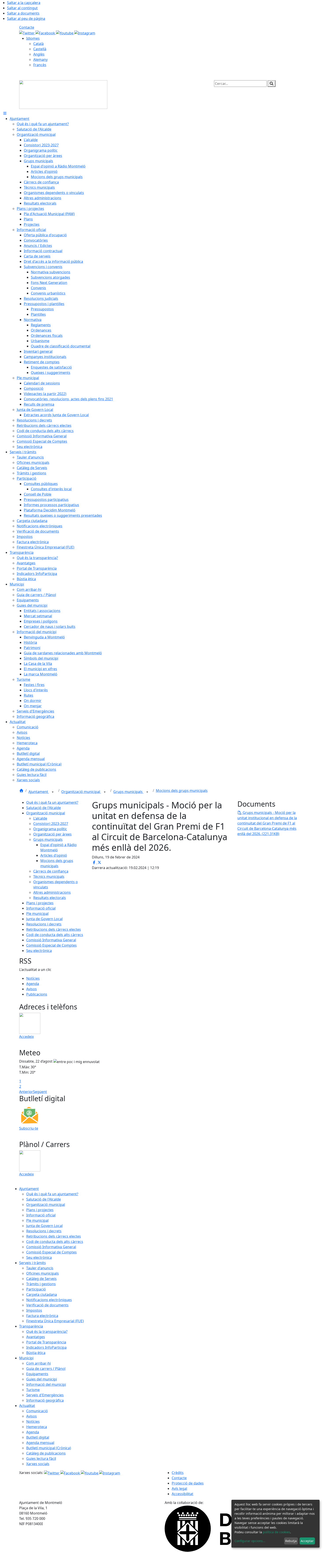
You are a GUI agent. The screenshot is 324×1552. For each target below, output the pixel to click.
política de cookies (276, 1532)
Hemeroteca (36, 1426)
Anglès (39, 54)
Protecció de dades (188, 1483)
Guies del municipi (41, 1379)
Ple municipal (37, 913)
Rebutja (291, 1541)
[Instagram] (84, 32)
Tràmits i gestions (41, 1284)
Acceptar (307, 1541)
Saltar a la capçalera (23, 2)
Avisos (31, 989)
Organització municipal (81, 791)
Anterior (26, 1091)
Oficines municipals (42, 1273)
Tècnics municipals (48, 876)
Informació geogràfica (45, 1400)
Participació (36, 1289)
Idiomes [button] (33, 38)
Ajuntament (38, 791)
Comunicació (37, 1410)
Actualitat (27, 1405)
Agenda (32, 983)
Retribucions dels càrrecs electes (53, 929)
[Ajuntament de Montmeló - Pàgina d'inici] (63, 94)
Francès (39, 64)
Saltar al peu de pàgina (26, 18)
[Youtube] (65, 32)
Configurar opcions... (250, 1541)
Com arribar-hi (38, 1363)
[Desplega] (52, 792)
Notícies (33, 978)
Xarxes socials (37, 1463)
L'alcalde (40, 818)
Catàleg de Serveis (41, 1278)
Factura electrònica (42, 1315)
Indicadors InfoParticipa (46, 1347)
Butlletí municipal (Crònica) (48, 1448)
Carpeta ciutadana (41, 1294)
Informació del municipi (46, 1384)
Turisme (33, 1389)
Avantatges (35, 1336)
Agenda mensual (40, 1442)
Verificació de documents (47, 1305)
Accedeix (26, 1036)
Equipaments (37, 1373)
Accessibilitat (182, 1493)
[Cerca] (272, 83)
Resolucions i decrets (43, 924)
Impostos (34, 1310)
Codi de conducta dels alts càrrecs (54, 934)
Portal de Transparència (46, 1342)
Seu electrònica (39, 950)
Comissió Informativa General (51, 940)
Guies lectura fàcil (41, 1458)
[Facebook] (45, 32)
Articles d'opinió (53, 855)
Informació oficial (41, 908)
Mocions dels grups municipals (182, 790)
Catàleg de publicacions (46, 1453)
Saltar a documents (23, 13)
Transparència (31, 1326)
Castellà (39, 49)
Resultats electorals (49, 897)
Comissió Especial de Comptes (51, 945)
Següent (40, 1091)
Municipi (26, 1358)
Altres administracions (52, 892)
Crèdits (178, 1472)
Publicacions (36, 994)
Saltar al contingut (22, 8)
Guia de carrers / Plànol (45, 1368)
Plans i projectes (40, 903)
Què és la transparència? (46, 1331)
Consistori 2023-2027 (50, 823)
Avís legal (179, 1488)
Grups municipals (128, 791)
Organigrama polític (50, 828)
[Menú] (5, 113)
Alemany (40, 59)
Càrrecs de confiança (50, 871)
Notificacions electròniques (49, 1299)
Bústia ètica (35, 1352)
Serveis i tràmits (32, 1262)
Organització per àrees (52, 834)
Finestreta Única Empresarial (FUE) (55, 1321)
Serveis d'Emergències (45, 1395)
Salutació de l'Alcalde (43, 807)
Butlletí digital (37, 1437)
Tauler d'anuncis (39, 1268)
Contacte (26, 27)
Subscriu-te (28, 1128)
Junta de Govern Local (44, 918)
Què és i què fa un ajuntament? (52, 802)
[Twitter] (27, 32)
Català (38, 43)
